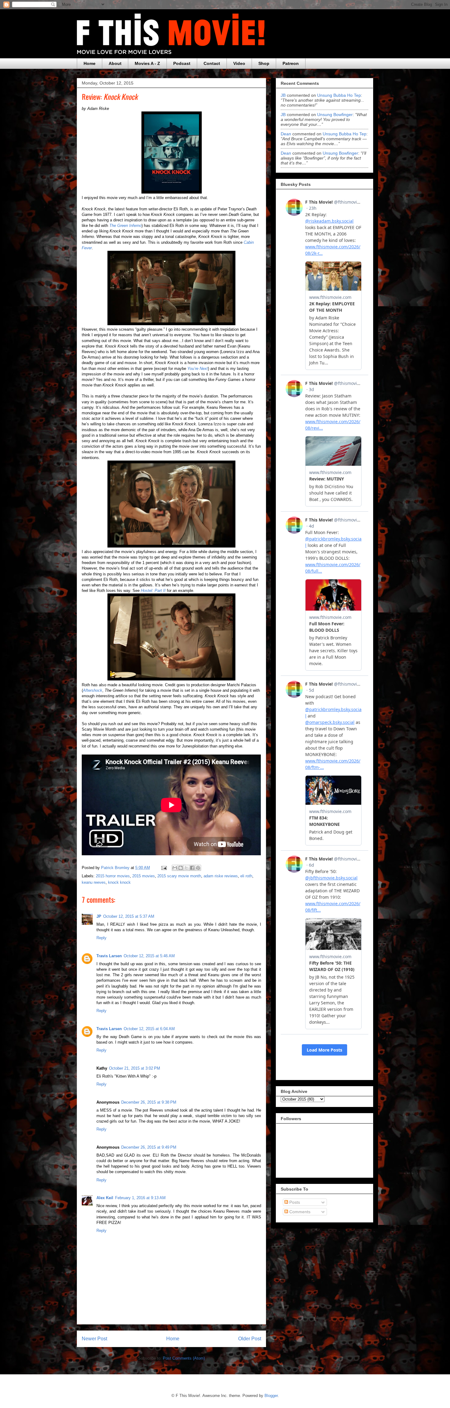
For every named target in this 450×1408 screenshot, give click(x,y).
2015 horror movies (113, 876)
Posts (294, 1202)
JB (283, 95)
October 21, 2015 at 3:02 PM (134, 1068)
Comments (299, 1211)
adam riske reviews (221, 876)
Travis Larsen (109, 956)
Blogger (271, 1395)
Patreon (291, 63)
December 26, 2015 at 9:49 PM (148, 1147)
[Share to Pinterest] (198, 868)
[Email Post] (163, 867)
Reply (101, 938)
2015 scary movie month (179, 876)
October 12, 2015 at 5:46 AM (149, 956)
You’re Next (197, 368)
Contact (212, 63)
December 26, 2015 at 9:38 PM (148, 1102)
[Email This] (175, 868)
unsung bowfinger (335, 114)
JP (98, 916)
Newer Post (94, 1338)
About (115, 63)
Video (239, 63)
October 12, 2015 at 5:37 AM (128, 916)
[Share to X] (186, 868)
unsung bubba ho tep (339, 95)
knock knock (119, 882)
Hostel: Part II (153, 590)
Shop (263, 63)
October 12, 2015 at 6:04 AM (149, 1028)
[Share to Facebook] (192, 868)
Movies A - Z (147, 63)
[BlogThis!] (181, 868)
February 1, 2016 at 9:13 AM (140, 1197)
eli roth (246, 876)
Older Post (249, 1338)
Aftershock (92, 690)
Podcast (181, 63)
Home (90, 63)
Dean (286, 133)
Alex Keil (104, 1197)
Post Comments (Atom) (184, 1358)
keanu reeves (94, 882)
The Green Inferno (125, 225)
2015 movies (143, 876)
